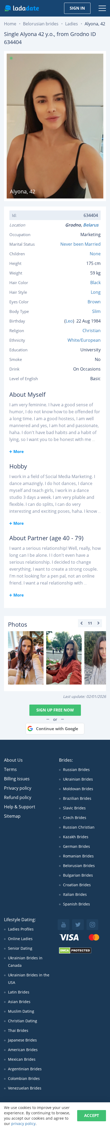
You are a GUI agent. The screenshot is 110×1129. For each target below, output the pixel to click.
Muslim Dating (21, 1011)
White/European (84, 340)
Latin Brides (18, 992)
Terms (10, 769)
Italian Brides (75, 894)
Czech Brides (74, 817)
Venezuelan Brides (24, 1088)
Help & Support (19, 807)
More (18, 451)
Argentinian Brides (25, 1068)
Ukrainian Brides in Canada (25, 961)
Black (95, 282)
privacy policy (23, 1123)
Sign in (77, 8)
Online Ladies (20, 938)
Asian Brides (19, 1001)
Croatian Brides (77, 884)
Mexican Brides (22, 1059)
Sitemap (12, 816)
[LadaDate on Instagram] (92, 924)
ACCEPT (91, 1115)
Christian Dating (22, 1020)
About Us (13, 760)
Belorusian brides (40, 24)
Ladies (71, 24)
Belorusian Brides (79, 865)
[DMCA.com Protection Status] (75, 952)
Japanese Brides (22, 1040)
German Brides (76, 846)
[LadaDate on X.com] (78, 924)
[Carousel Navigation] (90, 623)
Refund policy (17, 797)
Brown (94, 302)
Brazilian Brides (77, 798)
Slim (96, 311)
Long (96, 292)
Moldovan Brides (78, 788)
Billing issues (17, 779)
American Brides (23, 1049)
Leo (69, 321)
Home (10, 24)
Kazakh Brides (75, 836)
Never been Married (80, 244)
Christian (91, 330)
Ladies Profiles (21, 929)
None (95, 254)
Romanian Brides (78, 855)
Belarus (92, 225)
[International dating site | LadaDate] (22, 8)
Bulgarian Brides (78, 875)
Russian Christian (79, 827)
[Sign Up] (26, 658)
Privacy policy (17, 788)
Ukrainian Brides (78, 779)
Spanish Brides (76, 904)
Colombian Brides (24, 1078)
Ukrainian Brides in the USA (28, 978)
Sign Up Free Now (55, 710)
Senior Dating (20, 948)
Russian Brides (76, 769)
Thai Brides (18, 1030)
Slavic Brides (74, 807)
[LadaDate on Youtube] (63, 924)
